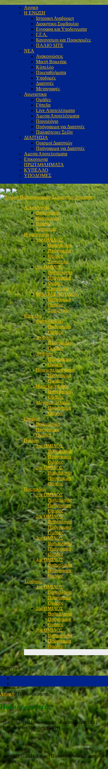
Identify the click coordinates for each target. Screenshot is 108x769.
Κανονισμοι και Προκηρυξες (63, 39)
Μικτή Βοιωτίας (51, 61)
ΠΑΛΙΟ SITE (49, 45)
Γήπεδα (43, 104)
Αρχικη (31, 7)
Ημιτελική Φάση (52, 386)
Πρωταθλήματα (51, 72)
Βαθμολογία (48, 212)
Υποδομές (46, 77)
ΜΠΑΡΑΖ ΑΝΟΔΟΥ (57, 294)
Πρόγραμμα (47, 218)
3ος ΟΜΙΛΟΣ (49, 537)
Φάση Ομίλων (50, 321)
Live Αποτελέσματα (55, 110)
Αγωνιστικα (35, 94)
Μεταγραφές (48, 88)
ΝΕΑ (29, 50)
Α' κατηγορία (36, 207)
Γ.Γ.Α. (41, 34)
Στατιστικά (46, 229)
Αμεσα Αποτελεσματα (45, 153)
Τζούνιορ (33, 581)
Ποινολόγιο (47, 121)
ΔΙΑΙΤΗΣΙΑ (36, 137)
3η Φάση (44, 353)
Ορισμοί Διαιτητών (54, 142)
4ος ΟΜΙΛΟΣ (49, 559)
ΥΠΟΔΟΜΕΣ (37, 175)
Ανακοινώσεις (49, 56)
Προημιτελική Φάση (55, 369)
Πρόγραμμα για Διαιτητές (60, 126)
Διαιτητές (45, 83)
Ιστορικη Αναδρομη (55, 18)
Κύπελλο (45, 67)
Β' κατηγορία (36, 234)
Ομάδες (43, 99)
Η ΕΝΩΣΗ (34, 12)
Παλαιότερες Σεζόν (54, 132)
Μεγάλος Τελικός (53, 402)
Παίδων (31, 440)
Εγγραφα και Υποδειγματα (61, 29)
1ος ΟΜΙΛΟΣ (49, 239)
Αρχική (7, 693)
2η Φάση (44, 337)
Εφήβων (32, 418)
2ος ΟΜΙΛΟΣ (49, 266)
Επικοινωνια (36, 159)
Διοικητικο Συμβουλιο (57, 23)
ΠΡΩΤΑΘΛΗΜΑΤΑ (44, 164)
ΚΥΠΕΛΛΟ (36, 170)
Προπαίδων (35, 489)
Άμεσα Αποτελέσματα (57, 115)
